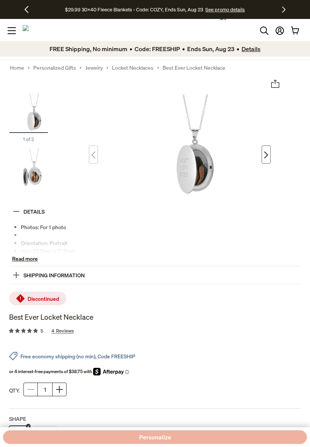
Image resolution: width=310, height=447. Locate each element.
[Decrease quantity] (30, 389)
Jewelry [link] (94, 67)
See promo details (225, 9)
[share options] (275, 84)
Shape (17, 418)
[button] (280, 31)
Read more (25, 258)
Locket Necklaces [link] (132, 67)
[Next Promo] (283, 9)
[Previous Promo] (29, 9)
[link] (155, 331)
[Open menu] (12, 30)
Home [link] (17, 67)
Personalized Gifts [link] (54, 67)
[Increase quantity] (59, 389)
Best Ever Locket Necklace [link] (194, 67)
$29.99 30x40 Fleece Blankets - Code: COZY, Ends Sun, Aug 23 (135, 9)
